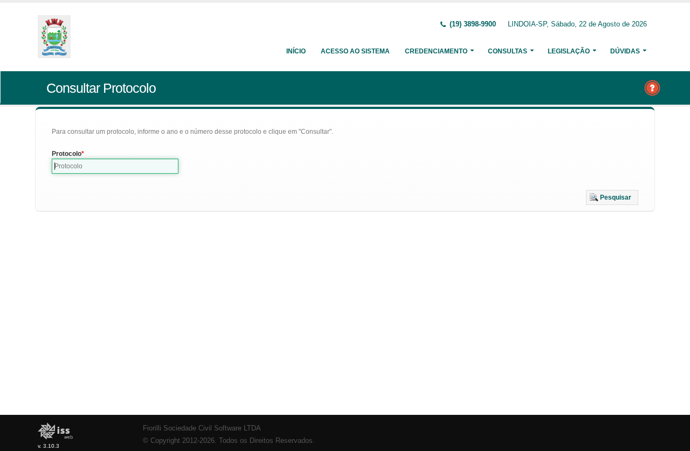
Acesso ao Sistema (355, 51)
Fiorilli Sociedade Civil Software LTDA (202, 428)
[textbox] (115, 166)
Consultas (507, 51)
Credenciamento (436, 51)
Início (296, 51)
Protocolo (66, 154)
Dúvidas (625, 51)
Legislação (569, 51)
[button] (612, 197)
